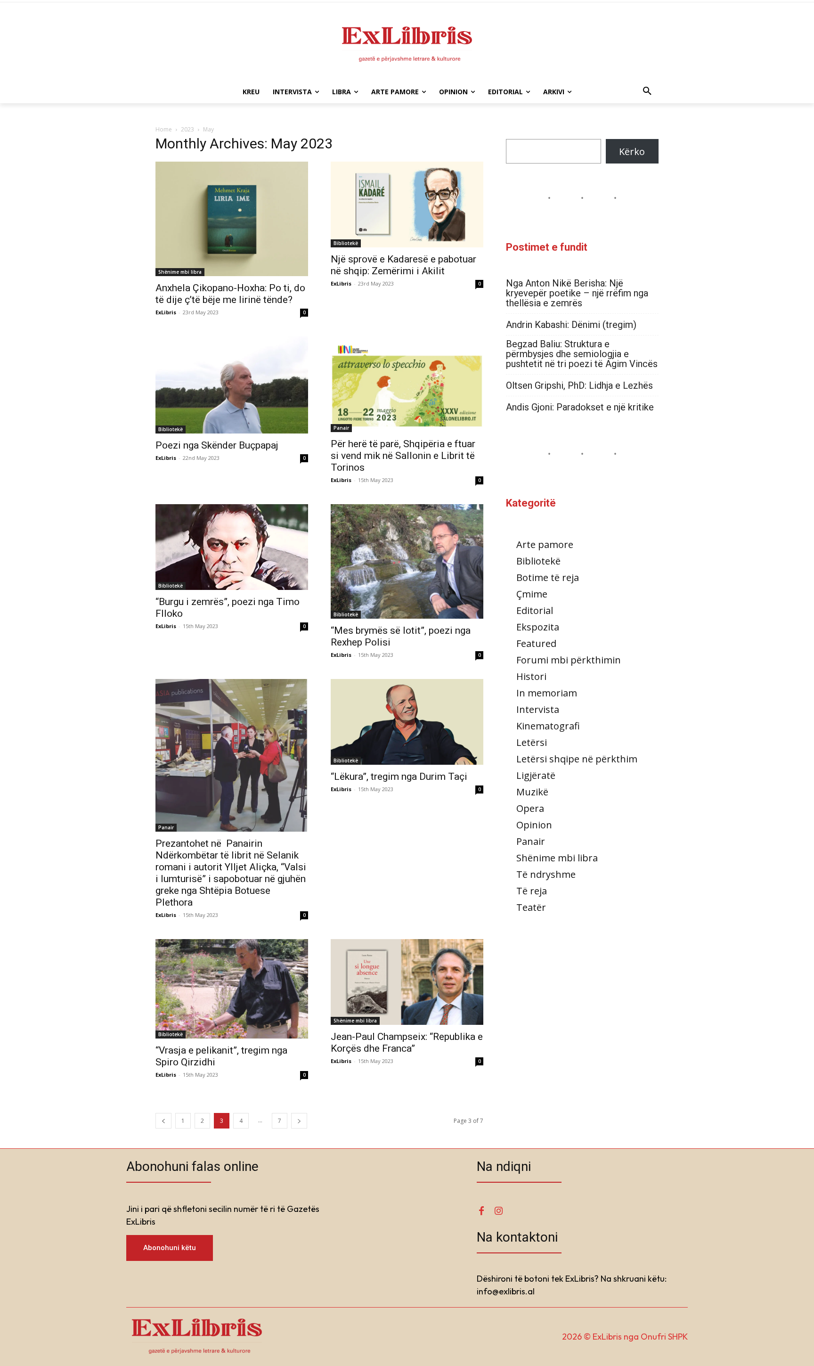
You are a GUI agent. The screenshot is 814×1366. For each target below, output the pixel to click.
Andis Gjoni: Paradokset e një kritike (580, 407)
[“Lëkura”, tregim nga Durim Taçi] (407, 722)
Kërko (632, 151)
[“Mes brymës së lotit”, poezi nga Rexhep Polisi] (407, 561)
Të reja (531, 890)
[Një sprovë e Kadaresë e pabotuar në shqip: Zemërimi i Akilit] (407, 204)
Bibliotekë (346, 243)
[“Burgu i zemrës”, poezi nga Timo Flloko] (231, 547)
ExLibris (165, 312)
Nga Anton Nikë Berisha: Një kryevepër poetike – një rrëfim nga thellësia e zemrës (577, 293)
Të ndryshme (546, 874)
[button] (647, 92)
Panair (341, 428)
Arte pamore (544, 544)
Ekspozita (537, 627)
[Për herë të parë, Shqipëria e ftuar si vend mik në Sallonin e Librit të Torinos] (407, 384)
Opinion (534, 824)
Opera (530, 808)
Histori (531, 676)
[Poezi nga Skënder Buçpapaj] (231, 385)
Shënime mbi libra (180, 272)
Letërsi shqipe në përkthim (576, 759)
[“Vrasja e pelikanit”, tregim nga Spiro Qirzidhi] (231, 989)
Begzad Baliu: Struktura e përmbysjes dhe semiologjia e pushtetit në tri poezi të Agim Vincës (582, 354)
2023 (187, 129)
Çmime (531, 594)
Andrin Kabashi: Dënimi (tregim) (571, 325)
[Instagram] (498, 1211)
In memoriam (546, 693)
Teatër (531, 907)
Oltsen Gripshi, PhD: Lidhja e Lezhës (579, 386)
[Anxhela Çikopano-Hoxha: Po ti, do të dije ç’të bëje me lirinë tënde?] (231, 219)
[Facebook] (481, 1211)
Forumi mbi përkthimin (568, 660)
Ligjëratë (535, 775)
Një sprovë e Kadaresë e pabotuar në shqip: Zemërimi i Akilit (403, 265)
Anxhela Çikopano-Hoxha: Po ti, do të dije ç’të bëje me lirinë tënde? (230, 293)
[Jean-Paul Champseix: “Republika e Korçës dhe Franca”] (407, 982)
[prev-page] (163, 1121)
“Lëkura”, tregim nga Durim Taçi (399, 776)
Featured (536, 643)
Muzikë (532, 791)
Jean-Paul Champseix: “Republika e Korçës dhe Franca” (407, 1042)
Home (163, 129)
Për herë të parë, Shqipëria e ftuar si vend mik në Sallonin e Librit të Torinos (403, 455)
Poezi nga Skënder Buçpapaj (216, 445)
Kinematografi (548, 726)
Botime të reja (547, 577)
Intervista (537, 709)
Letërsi (531, 742)
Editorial (534, 610)
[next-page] (299, 1121)
